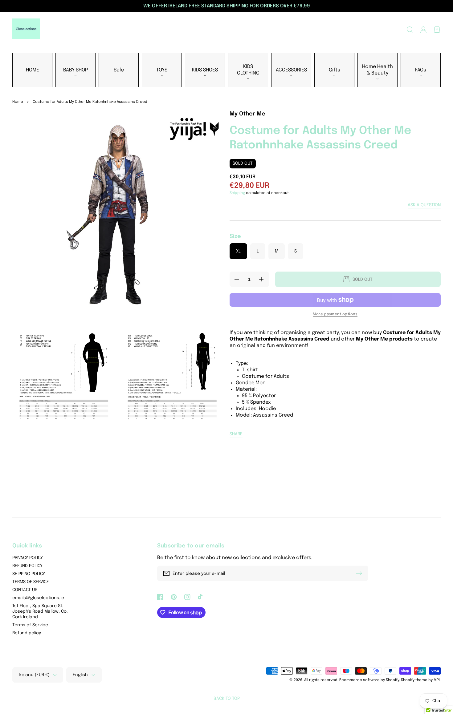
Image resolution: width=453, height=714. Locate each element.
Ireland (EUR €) (34, 675)
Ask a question (424, 205)
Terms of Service (30, 625)
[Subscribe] (360, 573)
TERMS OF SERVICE (30, 582)
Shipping (237, 193)
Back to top (227, 698)
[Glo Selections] (26, 29)
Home (17, 102)
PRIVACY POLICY (27, 558)
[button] (410, 29)
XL (238, 251)
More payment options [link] (335, 314)
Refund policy (26, 633)
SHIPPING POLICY (28, 574)
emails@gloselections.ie (38, 598)
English (80, 675)
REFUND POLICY (27, 566)
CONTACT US (24, 590)
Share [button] (236, 434)
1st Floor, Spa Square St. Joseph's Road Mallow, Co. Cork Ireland (40, 611)
